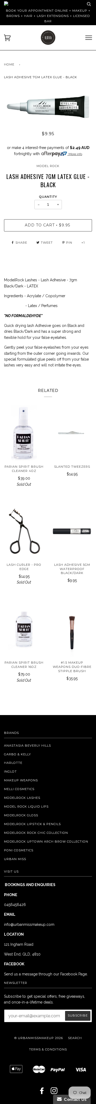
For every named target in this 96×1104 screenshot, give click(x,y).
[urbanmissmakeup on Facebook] (42, 1092)
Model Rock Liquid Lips (26, 806)
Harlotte (13, 763)
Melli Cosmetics (19, 789)
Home (9, 64)
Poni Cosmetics (18, 850)
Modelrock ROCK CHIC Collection (36, 833)
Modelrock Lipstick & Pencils (32, 824)
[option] (48, 107)
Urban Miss (15, 859)
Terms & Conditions (48, 1049)
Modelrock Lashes (22, 798)
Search (75, 1038)
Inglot (10, 771)
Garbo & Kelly (17, 754)
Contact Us (74, 1099)
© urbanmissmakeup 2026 (38, 1038)
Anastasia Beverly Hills (27, 745)
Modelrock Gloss (21, 815)
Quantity (48, 197)
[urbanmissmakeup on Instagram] (54, 1092)
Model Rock (48, 166)
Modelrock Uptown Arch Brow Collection (46, 841)
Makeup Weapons (21, 780)
